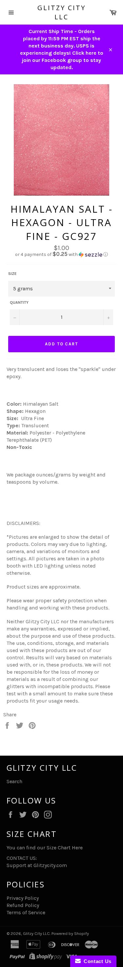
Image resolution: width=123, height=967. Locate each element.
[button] (61, 254)
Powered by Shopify (70, 933)
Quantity (19, 302)
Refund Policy (23, 905)
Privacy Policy (23, 898)
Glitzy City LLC (61, 12)
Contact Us (96, 961)
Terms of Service (26, 912)
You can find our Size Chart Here (45, 847)
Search (14, 781)
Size (12, 273)
